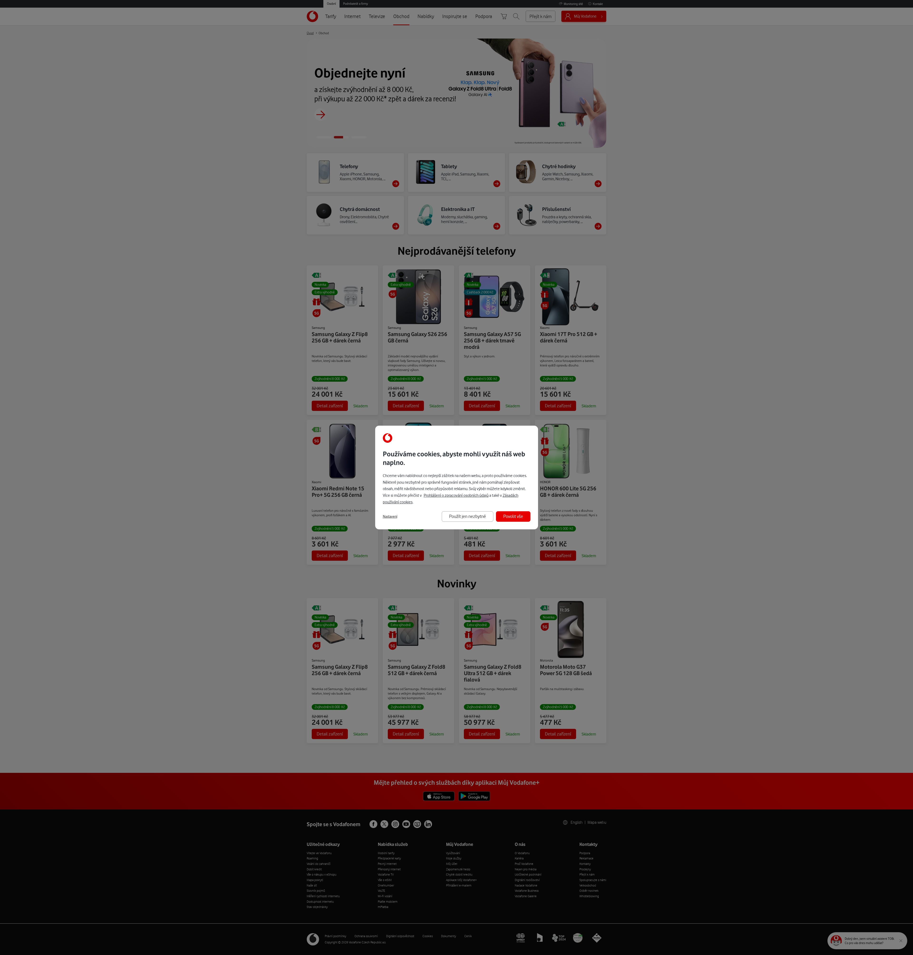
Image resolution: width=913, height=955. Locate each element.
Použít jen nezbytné (467, 516)
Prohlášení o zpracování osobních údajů (456, 495)
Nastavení (390, 516)
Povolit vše (513, 516)
